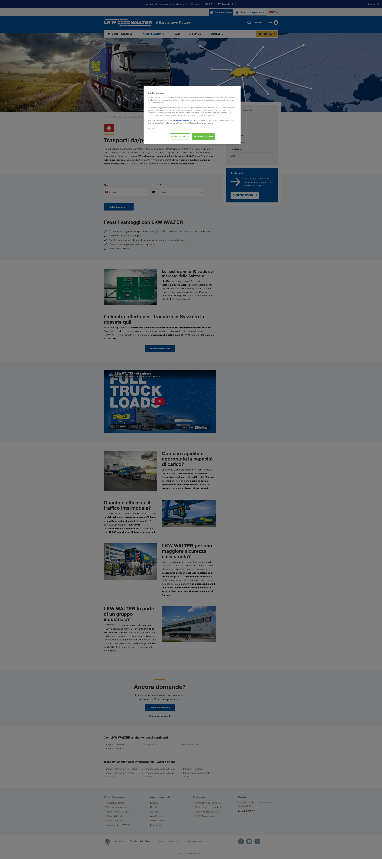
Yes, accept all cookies (203, 136)
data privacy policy (181, 120)
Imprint (151, 128)
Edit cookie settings (180, 136)
